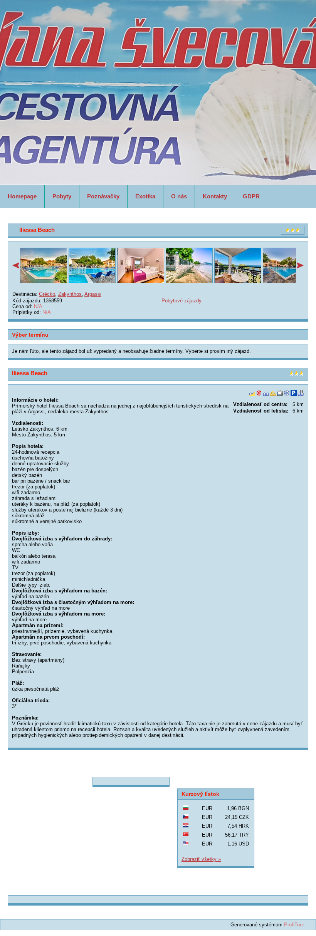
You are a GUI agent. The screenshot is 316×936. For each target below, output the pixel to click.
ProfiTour (294, 925)
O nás (179, 196)
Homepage (22, 196)
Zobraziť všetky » (201, 859)
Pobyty (61, 196)
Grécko (47, 294)
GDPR (251, 196)
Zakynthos (70, 294)
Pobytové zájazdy (181, 301)
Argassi (92, 294)
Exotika (145, 196)
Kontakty (215, 196)
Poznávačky (103, 196)
